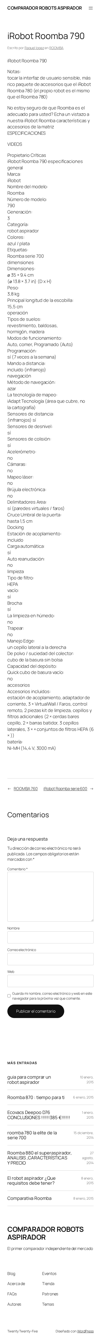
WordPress (85, 1331)
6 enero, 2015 (83, 1097)
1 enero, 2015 (88, 1115)
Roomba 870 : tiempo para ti (35, 1097)
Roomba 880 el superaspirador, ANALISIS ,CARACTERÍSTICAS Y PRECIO (39, 1158)
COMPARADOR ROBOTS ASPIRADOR (44, 8)
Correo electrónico (21, 949)
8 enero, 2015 (87, 1180)
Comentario (17, 869)
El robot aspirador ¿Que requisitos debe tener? (31, 1181)
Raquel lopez (34, 47)
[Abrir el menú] (91, 8)
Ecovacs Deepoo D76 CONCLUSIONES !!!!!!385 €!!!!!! (38, 1115)
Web (10, 971)
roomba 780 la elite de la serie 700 (32, 1135)
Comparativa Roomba (29, 1198)
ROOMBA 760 (26, 788)
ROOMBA (56, 47)
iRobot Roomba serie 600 (65, 788)
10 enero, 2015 (87, 1079)
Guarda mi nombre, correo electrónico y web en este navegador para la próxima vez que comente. (52, 996)
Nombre (13, 928)
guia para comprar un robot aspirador (29, 1079)
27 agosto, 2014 (88, 1158)
